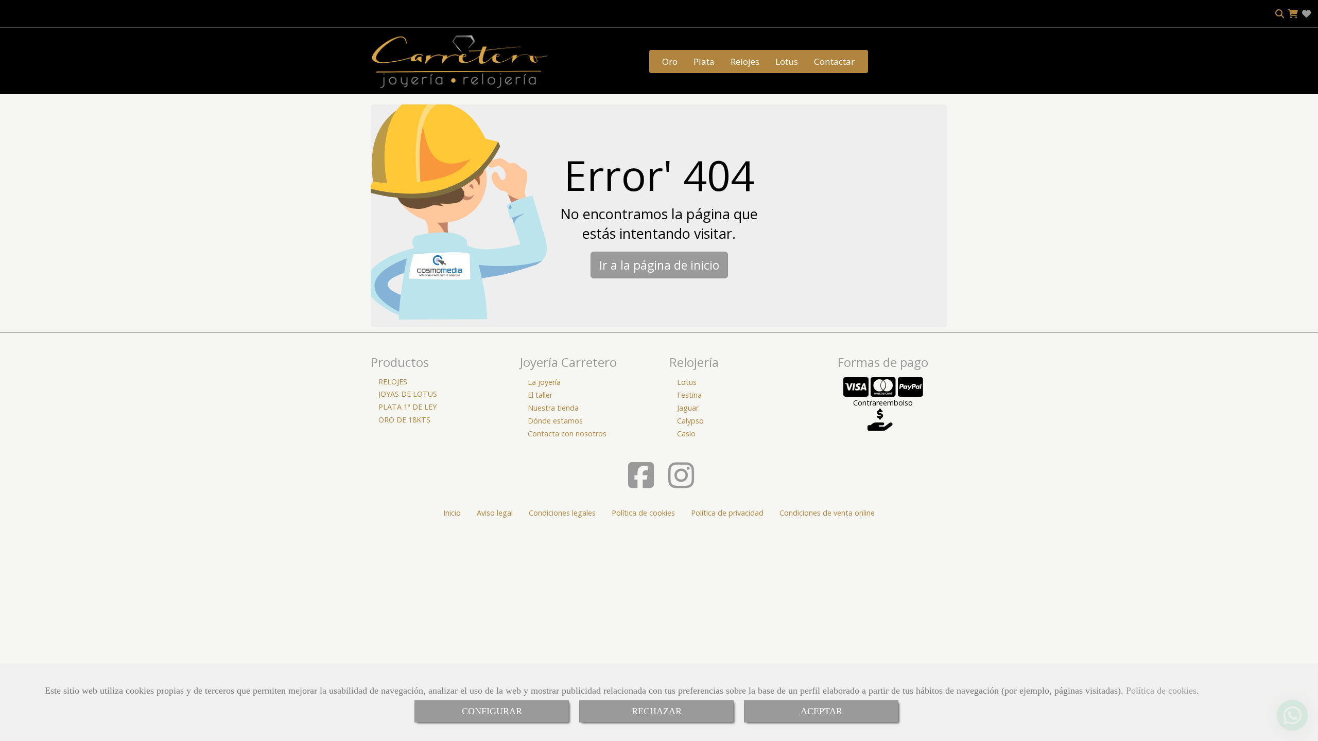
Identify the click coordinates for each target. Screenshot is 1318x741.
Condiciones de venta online (827, 513)
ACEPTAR (821, 711)
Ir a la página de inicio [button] (659, 265)
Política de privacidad (727, 513)
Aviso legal (495, 513)
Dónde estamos (555, 421)
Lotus (786, 61)
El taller (540, 395)
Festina (689, 395)
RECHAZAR (657, 711)
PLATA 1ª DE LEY (407, 407)
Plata (704, 61)
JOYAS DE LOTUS (407, 394)
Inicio (452, 513)
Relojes (745, 61)
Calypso (690, 421)
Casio (686, 433)
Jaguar (688, 408)
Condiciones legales (562, 513)
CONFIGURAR (492, 711)
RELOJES (392, 381)
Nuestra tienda (553, 408)
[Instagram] (681, 483)
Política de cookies (1161, 690)
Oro (670, 61)
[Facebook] (641, 483)
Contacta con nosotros (567, 433)
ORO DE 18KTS (404, 420)
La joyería (544, 382)
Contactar (834, 61)
